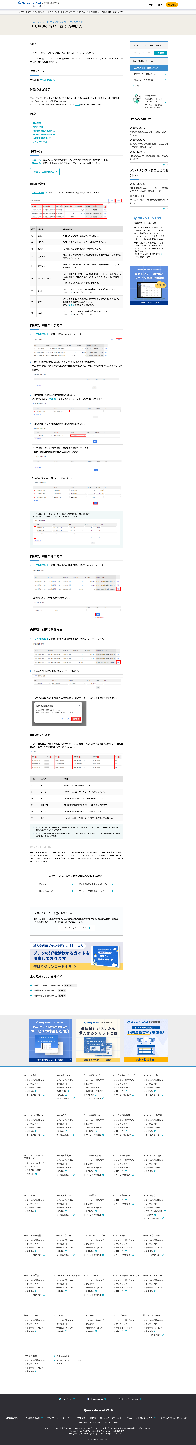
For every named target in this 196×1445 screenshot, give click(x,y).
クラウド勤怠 (89, 1195)
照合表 (35, 160)
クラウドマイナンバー (94, 1235)
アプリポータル (120, 1315)
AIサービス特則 (111, 1422)
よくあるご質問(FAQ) (36, 1080)
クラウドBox (30, 1195)
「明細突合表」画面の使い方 (144, 74)
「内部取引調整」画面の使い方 (145, 68)
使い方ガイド (83, 12)
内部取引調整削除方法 (43, 138)
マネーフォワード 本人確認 (67, 1275)
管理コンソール (31, 1315)
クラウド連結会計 (121, 1155)
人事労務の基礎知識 (154, 1211)
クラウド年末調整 (32, 1235)
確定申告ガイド (92, 1087)
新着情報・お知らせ (35, 1087)
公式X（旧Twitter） (130, 1399)
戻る (137, 86)
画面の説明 (38, 126)
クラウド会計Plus (62, 1075)
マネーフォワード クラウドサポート (34, 12)
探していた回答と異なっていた (92, 891)
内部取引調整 (46, 79)
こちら (77, 104)
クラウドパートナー (152, 1275)
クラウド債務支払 (92, 1115)
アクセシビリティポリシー (89, 1422)
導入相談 (172, 4)
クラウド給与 (149, 1195)
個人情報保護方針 (32, 1417)
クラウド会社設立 (151, 1235)
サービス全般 (30, 1355)
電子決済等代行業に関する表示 (173, 1417)
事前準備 (37, 123)
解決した (42, 883)
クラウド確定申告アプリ (125, 1075)
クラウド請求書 (150, 1075)
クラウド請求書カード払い (126, 1275)
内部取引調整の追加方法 (44, 130)
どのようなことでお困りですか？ (148, 45)
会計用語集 (61, 1091)
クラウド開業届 (31, 1275)
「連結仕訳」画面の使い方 (45, 990)
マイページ (88, 1315)
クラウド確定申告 (92, 1075)
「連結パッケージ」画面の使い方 (48, 985)
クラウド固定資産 (62, 1155)
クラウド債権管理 (121, 1115)
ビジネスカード (90, 1275)
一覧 (166, 164)
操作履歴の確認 (40, 141)
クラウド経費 (60, 1115)
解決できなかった (46, 891)
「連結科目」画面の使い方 (45, 995)
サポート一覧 (154, 4)
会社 (51, 398)
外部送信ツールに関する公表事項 (139, 1417)
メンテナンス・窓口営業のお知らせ (69, 1362)
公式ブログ (66, 1399)
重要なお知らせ (63, 1355)
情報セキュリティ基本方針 (58, 1417)
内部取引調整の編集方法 (44, 134)
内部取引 (94, 12)
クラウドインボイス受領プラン (33, 1156)
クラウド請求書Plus (33, 1115)
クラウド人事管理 (62, 1195)
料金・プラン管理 (151, 1315)
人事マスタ (59, 1315)
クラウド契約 (119, 1235)
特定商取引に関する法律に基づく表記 (105, 1417)
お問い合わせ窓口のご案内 (74, 928)
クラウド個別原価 (92, 1155)
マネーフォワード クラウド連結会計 (63, 12)
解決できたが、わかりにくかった (93, 883)
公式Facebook (96, 1399)
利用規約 (30, 1091)
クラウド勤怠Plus (121, 1195)
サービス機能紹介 (34, 1094)
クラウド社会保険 (62, 1235)
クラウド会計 (30, 1075)
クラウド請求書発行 (152, 1115)
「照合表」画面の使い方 (43, 171)
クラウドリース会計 (152, 1155)
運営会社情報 (12, 1417)
